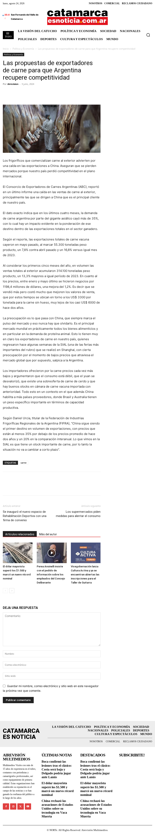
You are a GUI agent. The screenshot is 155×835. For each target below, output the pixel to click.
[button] (148, 35)
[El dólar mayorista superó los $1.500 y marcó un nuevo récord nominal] (17, 553)
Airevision (12, 83)
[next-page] (11, 590)
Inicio (6, 48)
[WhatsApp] (35, 93)
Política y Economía (23, 48)
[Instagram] (13, 806)
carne (23, 462)
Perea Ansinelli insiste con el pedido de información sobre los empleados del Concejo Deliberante (51, 574)
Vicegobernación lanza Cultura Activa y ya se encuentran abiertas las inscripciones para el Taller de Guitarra (85, 574)
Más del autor (48, 534)
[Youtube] (28, 806)
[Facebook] (7, 93)
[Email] (44, 93)
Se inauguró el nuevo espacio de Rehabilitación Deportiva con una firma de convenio (24, 516)
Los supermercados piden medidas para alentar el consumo (78, 514)
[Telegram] (25, 93)
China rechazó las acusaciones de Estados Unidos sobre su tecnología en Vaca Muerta (57, 808)
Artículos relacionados (19, 534)
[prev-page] (5, 590)
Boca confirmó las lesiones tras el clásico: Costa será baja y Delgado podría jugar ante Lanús (57, 769)
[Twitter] (16, 93)
